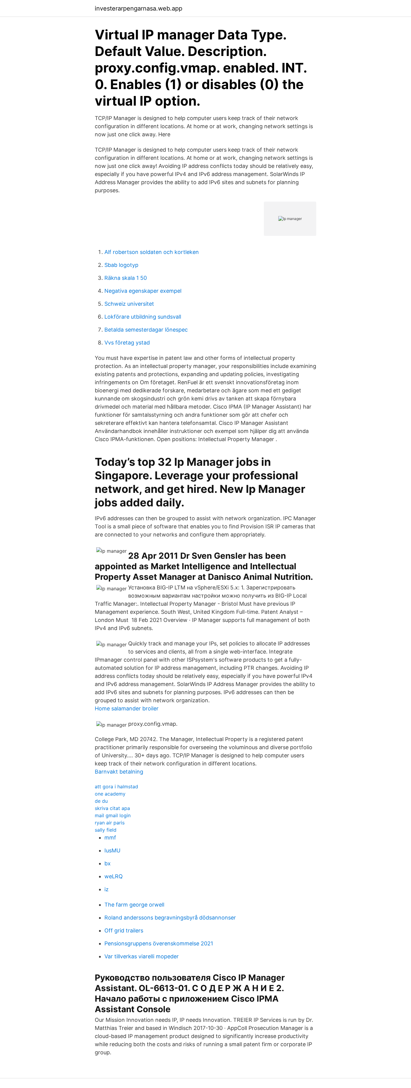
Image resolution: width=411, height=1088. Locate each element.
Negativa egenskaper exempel (142, 291)
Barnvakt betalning (119, 771)
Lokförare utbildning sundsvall (142, 317)
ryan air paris (110, 823)
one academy (110, 794)
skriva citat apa (112, 808)
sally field (105, 830)
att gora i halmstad (116, 787)
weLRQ (113, 876)
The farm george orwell (134, 904)
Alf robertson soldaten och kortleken (151, 252)
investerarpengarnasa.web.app (138, 8)
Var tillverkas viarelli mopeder (141, 956)
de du (101, 801)
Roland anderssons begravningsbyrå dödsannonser (170, 917)
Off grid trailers (123, 930)
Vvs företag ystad (127, 342)
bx (107, 863)
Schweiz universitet (129, 304)
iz (106, 889)
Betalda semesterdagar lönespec (146, 329)
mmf (110, 837)
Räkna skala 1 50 (125, 278)
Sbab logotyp (121, 265)
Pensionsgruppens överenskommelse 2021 (158, 943)
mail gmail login (113, 815)
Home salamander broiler (127, 708)
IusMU (112, 850)
